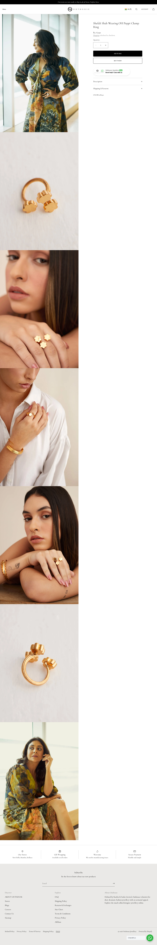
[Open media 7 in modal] (39, 781)
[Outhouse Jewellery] (78, 9)
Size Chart (59, 909)
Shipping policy (48, 931)
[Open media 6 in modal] (39, 663)
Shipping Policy (61, 901)
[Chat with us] (149, 937)
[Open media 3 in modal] (39, 309)
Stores (7, 901)
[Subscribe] (112, 883)
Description (97, 81)
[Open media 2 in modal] (39, 191)
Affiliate (58, 922)
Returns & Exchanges (63, 905)
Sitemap (8, 918)
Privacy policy (21, 931)
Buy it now (118, 61)
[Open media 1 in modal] (39, 73)
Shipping (96, 35)
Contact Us (9, 913)
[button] (136, 9)
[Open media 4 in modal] (39, 427)
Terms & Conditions (62, 913)
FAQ (57, 897)
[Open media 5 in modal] (39, 545)
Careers (8, 909)
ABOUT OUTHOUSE (13, 897)
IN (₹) (129, 9)
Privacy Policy (60, 918)
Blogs (7, 905)
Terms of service (35, 931)
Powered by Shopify (145, 931)
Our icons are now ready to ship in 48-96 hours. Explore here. (78, 2)
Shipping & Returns (100, 88)
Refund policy (9, 931)
